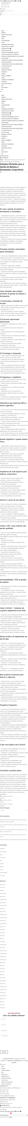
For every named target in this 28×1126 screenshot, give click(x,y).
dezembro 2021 (3, 986)
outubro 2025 (3, 902)
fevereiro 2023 (3, 944)
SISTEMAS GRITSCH (5, 48)
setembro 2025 (3, 905)
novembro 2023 (3, 917)
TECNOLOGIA (4, 81)
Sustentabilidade (3, 872)
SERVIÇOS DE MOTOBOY (6, 62)
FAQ (2, 89)
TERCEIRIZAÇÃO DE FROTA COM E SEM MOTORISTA (12, 64)
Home (1, 160)
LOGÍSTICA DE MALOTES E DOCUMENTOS (10, 54)
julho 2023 (2, 929)
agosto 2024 (2, 911)
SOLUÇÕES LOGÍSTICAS (6, 50)
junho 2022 (2, 968)
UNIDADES (3, 36)
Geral (1, 860)
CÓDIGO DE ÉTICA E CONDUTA (7, 46)
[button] (14, 91)
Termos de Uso (4, 1080)
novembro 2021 (3, 989)
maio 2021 (2, 1004)
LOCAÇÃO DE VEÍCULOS (6, 66)
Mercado (2, 866)
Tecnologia (2, 875)
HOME (2, 31)
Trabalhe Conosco (5, 1076)
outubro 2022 (3, 956)
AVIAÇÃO (3, 73)
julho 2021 (2, 1001)
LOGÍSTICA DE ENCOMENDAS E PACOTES (10, 52)
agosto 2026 (2, 884)
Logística (2, 863)
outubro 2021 (3, 992)
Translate (10, 1117)
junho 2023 (2, 932)
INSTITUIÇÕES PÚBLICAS (6, 83)
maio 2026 (2, 887)
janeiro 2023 (2, 947)
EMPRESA (3, 32)
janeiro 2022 (2, 983)
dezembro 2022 (3, 950)
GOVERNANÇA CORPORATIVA (7, 44)
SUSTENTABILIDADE (5, 40)
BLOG (2, 85)
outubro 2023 (3, 920)
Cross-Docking (3, 851)
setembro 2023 (3, 923)
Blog (2, 1072)
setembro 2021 (3, 995)
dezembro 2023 (3, 914)
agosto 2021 (2, 998)
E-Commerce (3, 857)
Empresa (3, 1068)
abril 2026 (2, 890)
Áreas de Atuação (5, 68)
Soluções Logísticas (5, 1070)
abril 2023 (2, 938)
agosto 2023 (2, 926)
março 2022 (2, 977)
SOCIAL (3, 42)
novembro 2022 (3, 953)
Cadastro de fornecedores (7, 1082)
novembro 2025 (3, 899)
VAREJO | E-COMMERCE (6, 75)
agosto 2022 (2, 962)
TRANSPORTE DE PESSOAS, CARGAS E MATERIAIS (12, 60)
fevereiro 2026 (3, 893)
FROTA (2, 38)
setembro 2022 (3, 959)
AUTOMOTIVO (4, 72)
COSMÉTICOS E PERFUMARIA (7, 79)
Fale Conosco (4, 1074)
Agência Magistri (18, 1113)
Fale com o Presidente (6, 1084)
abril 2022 (2, 974)
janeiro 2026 (2, 896)
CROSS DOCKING (4, 58)
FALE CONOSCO (4, 87)
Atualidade (2, 848)
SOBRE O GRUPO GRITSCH (6, 34)
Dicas (1, 854)
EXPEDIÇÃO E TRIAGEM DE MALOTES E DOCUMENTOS (12, 56)
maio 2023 (2, 935)
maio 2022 (2, 971)
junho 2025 (2, 908)
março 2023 (2, 941)
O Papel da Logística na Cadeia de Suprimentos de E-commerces (13, 839)
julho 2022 (2, 965)
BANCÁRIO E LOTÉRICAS (6, 70)
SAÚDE (2, 77)
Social (1, 869)
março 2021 (2, 1007)
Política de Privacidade (6, 1078)
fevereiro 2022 (3, 980)
